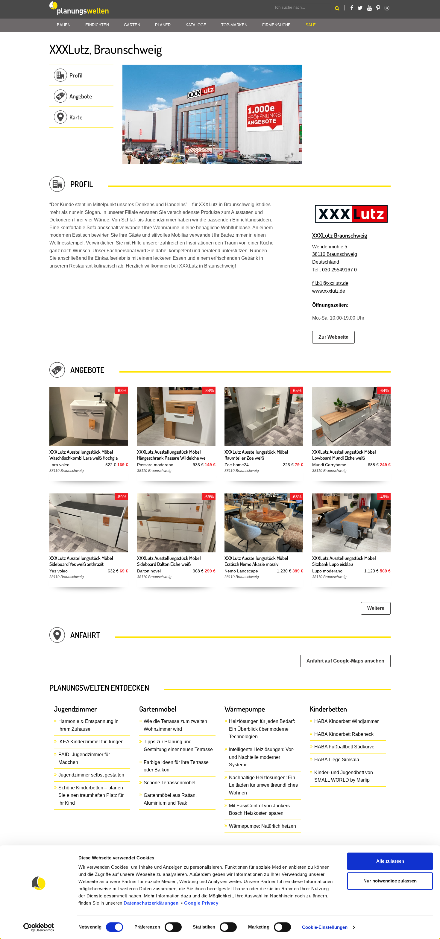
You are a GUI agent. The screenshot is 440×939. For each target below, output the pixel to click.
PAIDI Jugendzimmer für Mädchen (84, 758)
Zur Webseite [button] (333, 337)
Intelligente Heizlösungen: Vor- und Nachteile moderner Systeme (261, 757)
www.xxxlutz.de (328, 291)
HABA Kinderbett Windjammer (346, 721)
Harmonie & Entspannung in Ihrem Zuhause (88, 725)
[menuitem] (310, 25)
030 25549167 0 (339, 269)
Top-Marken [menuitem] (234, 25)
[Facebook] (351, 8)
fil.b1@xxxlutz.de (330, 283)
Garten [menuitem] (132, 25)
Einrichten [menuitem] (97, 25)
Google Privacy (201, 902)
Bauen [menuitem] (63, 25)
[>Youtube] (369, 8)
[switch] (173, 927)
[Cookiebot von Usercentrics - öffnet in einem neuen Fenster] (39, 927)
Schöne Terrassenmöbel (169, 782)
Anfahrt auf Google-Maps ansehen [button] (345, 660)
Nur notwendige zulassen (390, 880)
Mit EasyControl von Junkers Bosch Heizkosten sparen (259, 809)
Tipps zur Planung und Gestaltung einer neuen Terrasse (178, 745)
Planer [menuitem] (163, 25)
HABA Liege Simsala (336, 759)
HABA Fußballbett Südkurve (344, 746)
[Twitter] (360, 8)
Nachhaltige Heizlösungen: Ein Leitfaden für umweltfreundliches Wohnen (263, 785)
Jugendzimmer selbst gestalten (91, 774)
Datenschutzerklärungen (151, 902)
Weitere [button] (375, 608)
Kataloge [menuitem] (196, 25)
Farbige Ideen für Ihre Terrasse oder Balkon (176, 766)
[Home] (79, 9)
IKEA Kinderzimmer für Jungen (91, 741)
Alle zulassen (390, 861)
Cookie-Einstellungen (325, 927)
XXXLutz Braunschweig (339, 235)
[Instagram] (387, 8)
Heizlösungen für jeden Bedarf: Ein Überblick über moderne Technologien (262, 729)
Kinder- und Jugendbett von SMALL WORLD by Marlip (343, 776)
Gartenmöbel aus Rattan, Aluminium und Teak (170, 799)
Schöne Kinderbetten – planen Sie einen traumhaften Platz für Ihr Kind (91, 795)
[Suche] (337, 9)
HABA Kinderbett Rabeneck (344, 734)
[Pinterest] (378, 8)
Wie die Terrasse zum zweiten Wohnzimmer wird (175, 725)
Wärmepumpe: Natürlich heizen (262, 826)
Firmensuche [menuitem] (276, 25)
